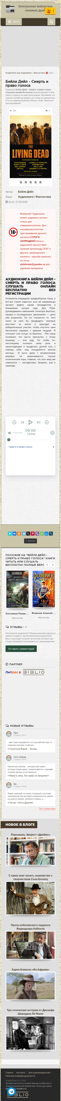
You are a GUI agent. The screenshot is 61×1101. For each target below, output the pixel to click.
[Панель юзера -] (50, 11)
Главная (9, 1073)
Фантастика (43, 196)
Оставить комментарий (21, 648)
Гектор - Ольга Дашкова (21, 802)
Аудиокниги (26, 196)
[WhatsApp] (42, 534)
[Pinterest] (33, 534)
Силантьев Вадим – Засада (23, 749)
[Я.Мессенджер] (10, 534)
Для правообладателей (39, 1073)
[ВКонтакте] (14, 534)
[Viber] (37, 534)
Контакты (20, 1073)
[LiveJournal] (51, 534)
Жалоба (31, 541)
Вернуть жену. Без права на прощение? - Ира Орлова (31, 775)
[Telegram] (24, 534)
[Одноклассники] (19, 534)
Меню (16, 22)
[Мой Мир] (46, 534)
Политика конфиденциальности (20, 1076)
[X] (28, 534)
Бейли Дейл (26, 191)
